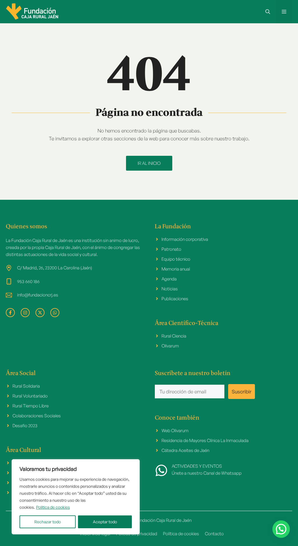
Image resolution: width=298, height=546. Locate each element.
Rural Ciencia (174, 336)
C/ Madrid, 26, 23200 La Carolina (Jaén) (54, 268)
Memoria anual (176, 269)
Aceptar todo (105, 521)
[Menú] (284, 11)
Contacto (214, 533)
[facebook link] (10, 312)
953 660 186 (28, 281)
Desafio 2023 (25, 425)
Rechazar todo (47, 521)
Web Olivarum (175, 430)
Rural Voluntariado (30, 396)
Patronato (171, 249)
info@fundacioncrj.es (37, 295)
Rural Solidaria (26, 386)
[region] (76, 496)
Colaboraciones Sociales (37, 415)
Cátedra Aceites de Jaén (185, 450)
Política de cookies (53, 507)
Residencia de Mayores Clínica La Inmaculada (205, 440)
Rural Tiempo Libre (31, 406)
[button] (268, 11)
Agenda (169, 279)
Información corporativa (185, 239)
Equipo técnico (176, 259)
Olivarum (170, 346)
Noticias (170, 288)
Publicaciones (175, 298)
